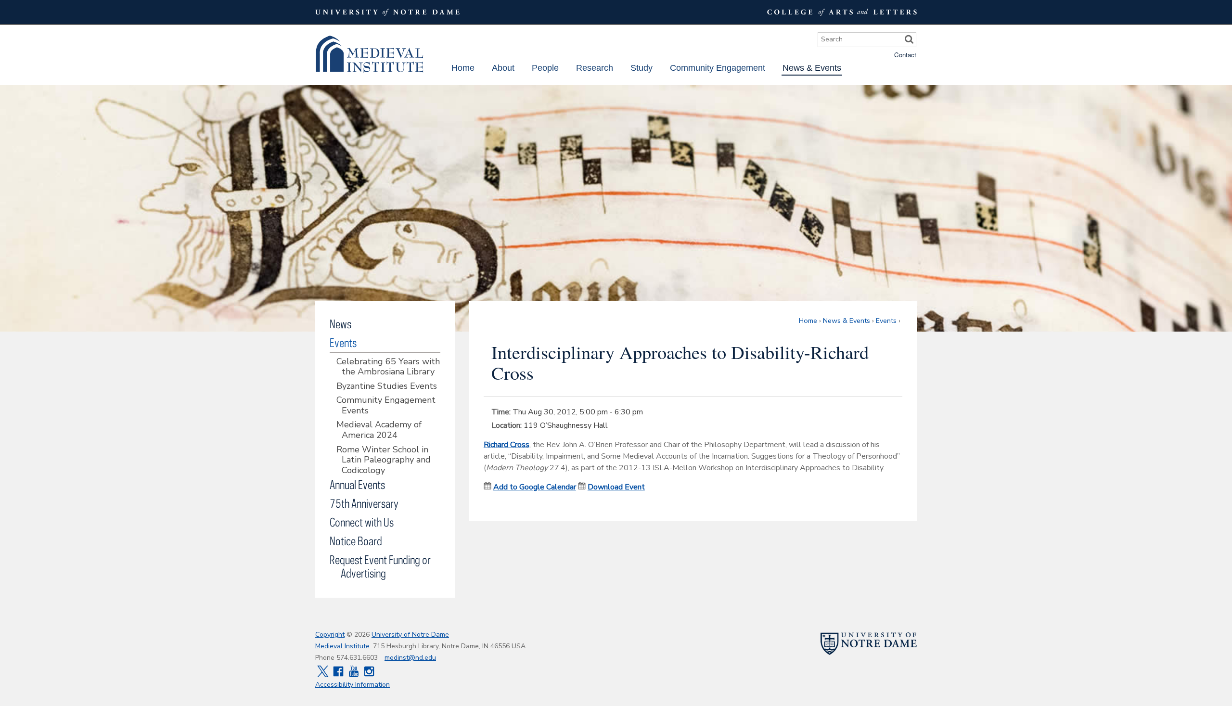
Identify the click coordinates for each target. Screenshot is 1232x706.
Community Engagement (717, 68)
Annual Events (357, 484)
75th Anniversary (364, 503)
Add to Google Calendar (534, 487)
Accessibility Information (352, 684)
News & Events (812, 68)
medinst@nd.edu (410, 657)
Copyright (330, 634)
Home (463, 68)
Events (886, 320)
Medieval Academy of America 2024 (379, 430)
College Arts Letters (841, 12)
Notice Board (356, 541)
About (503, 68)
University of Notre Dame (410, 634)
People (545, 68)
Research (594, 68)
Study (641, 68)
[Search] (909, 40)
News (340, 324)
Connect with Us (362, 522)
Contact (905, 54)
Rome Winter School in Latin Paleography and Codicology (383, 460)
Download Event (616, 487)
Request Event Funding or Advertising (380, 566)
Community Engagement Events (386, 405)
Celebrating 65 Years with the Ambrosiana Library (388, 367)
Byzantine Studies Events (386, 386)
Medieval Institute (370, 54)
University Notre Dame (387, 12)
